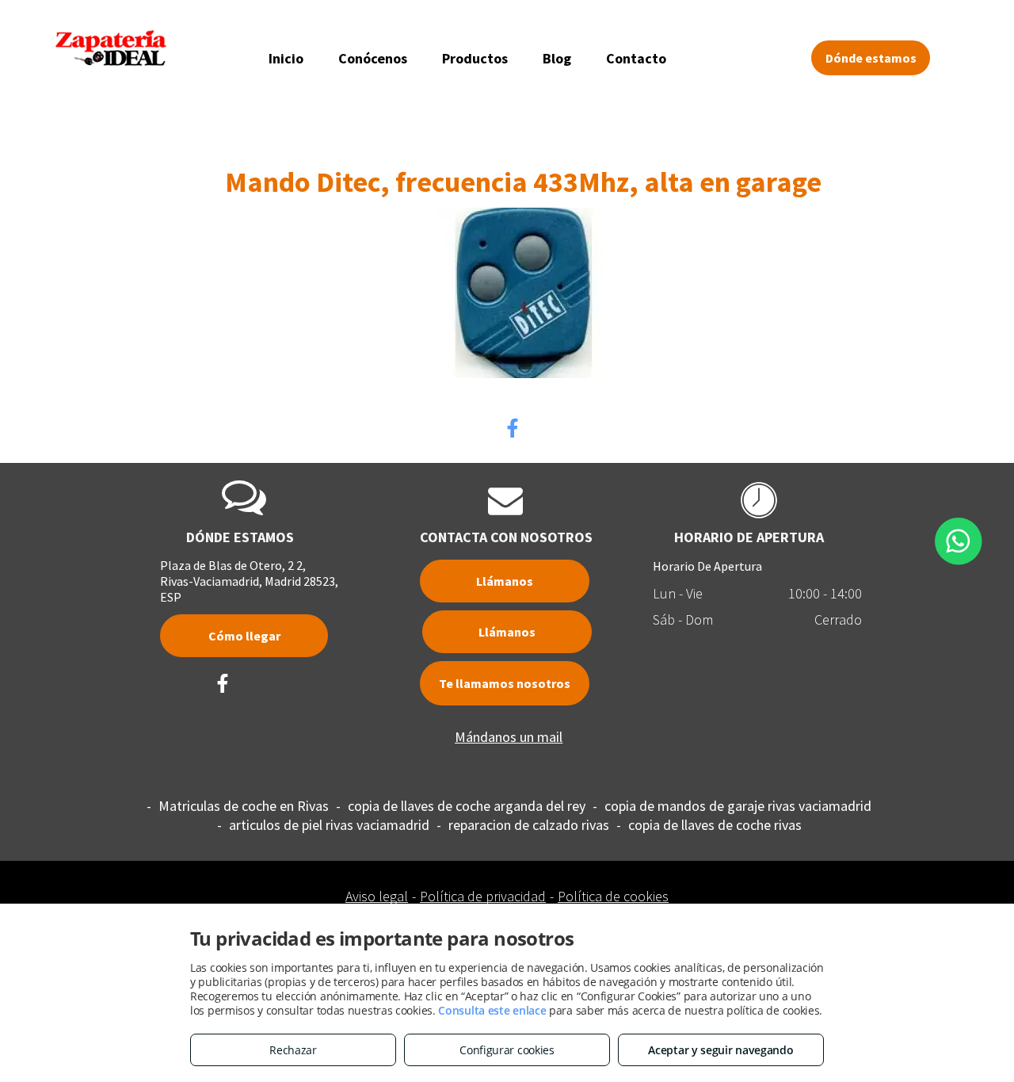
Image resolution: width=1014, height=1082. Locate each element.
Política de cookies (613, 896)
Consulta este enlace (492, 1010)
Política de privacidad (483, 896)
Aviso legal (376, 896)
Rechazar (293, 1049)
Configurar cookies (507, 1049)
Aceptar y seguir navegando (720, 1049)
